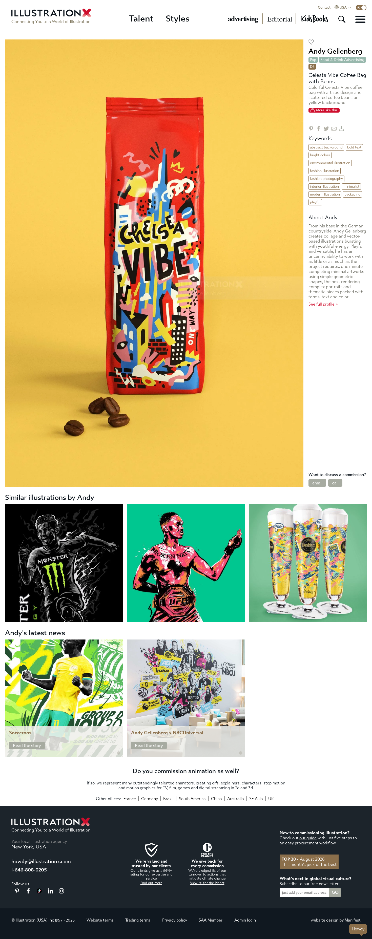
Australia (235, 798)
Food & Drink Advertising (342, 59)
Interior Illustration (324, 186)
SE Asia (256, 798)
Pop (313, 59)
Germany (149, 798)
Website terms (100, 920)
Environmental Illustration (330, 163)
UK (271, 798)
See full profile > (323, 304)
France (129, 798)
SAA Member (210, 920)
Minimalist (351, 186)
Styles (178, 18)
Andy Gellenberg (335, 51)
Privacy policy (174, 920)
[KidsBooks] (314, 19)
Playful (315, 202)
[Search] (342, 19)
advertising (243, 18)
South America (192, 798)
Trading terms (137, 920)
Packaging (352, 194)
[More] (360, 19)
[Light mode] (361, 7)
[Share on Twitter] (326, 128)
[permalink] (118, 753)
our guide (308, 838)
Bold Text (354, 147)
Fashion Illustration (324, 171)
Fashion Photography (326, 179)
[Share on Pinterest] (311, 128)
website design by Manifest (336, 920)
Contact (324, 7)
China (216, 798)
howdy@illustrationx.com (41, 861)
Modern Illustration (325, 194)
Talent (141, 18)
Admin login (245, 920)
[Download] (341, 128)
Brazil (168, 798)
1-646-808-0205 (29, 870)
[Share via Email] (334, 128)
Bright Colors (320, 155)
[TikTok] (39, 891)
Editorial (279, 18)
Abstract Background (326, 147)
